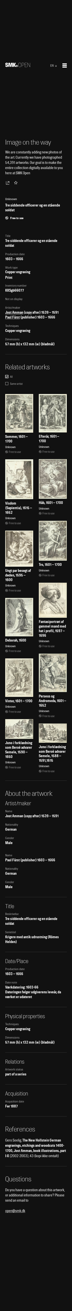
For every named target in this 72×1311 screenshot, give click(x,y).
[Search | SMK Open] (17, 66)
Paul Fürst (12, 317)
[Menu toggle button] (64, 65)
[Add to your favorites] (16, 182)
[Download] (8, 182)
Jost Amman (14, 312)
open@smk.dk (15, 1211)
